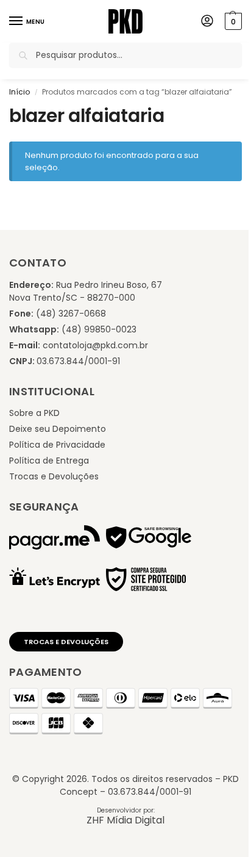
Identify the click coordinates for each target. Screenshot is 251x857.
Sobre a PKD (34, 413)
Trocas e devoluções (66, 642)
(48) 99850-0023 (99, 329)
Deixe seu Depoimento (57, 429)
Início (19, 92)
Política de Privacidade (57, 445)
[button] (232, 21)
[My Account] (207, 21)
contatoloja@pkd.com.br (95, 345)
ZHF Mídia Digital (125, 820)
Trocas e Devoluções (54, 476)
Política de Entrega (49, 460)
